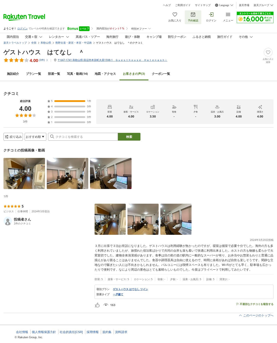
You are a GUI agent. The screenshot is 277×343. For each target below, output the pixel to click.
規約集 (106, 332)
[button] (24, 173)
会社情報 (22, 332)
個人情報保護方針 (44, 332)
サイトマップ (203, 5)
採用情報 (93, 332)
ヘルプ (167, 5)
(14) (77, 73)
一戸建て (118, 294)
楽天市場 (244, 5)
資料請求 (121, 332)
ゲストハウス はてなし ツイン (130, 289)
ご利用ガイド (183, 5)
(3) (134, 73)
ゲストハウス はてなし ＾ (43, 52)
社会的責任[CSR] (71, 332)
